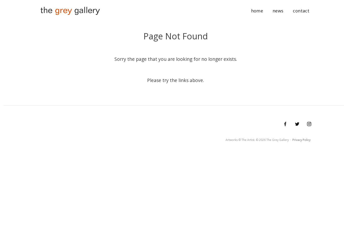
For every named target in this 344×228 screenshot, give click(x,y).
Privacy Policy (301, 140)
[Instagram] (309, 124)
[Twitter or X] (297, 124)
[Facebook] (285, 124)
